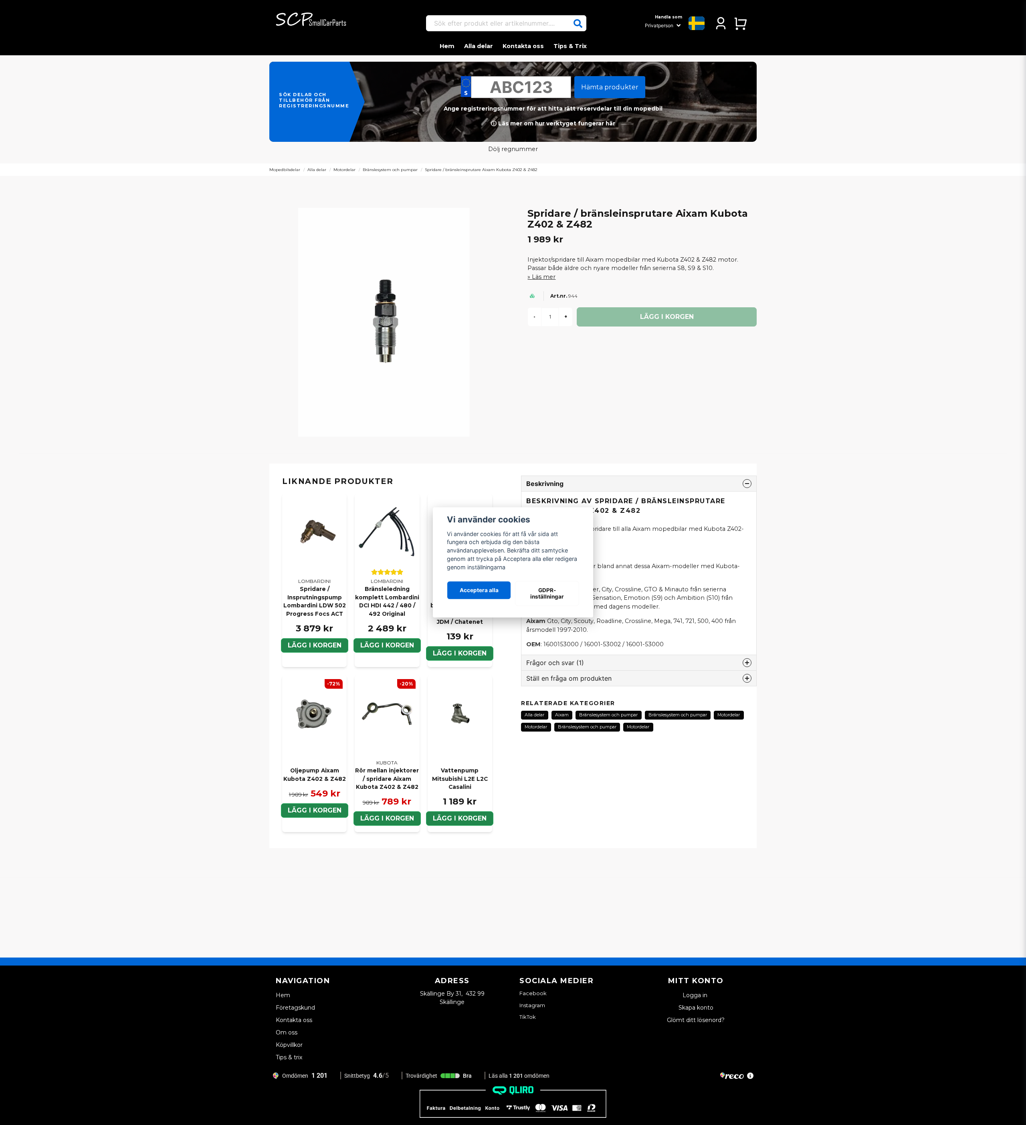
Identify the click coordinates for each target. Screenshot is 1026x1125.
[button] (578, 23)
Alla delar (478, 46)
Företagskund (295, 1007)
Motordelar (344, 169)
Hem (447, 46)
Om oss (286, 1032)
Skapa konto (696, 1007)
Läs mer (543, 276)
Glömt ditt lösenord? (696, 1020)
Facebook (533, 993)
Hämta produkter (609, 87)
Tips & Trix (570, 46)
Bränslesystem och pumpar (390, 169)
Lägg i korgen (314, 645)
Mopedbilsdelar (284, 169)
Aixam (562, 715)
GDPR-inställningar (547, 593)
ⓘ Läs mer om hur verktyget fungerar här (553, 123)
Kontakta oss (523, 46)
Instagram (532, 1005)
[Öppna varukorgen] (740, 23)
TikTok (527, 1017)
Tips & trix (289, 1057)
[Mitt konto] (721, 23)
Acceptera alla (479, 590)
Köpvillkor (289, 1044)
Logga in (696, 995)
